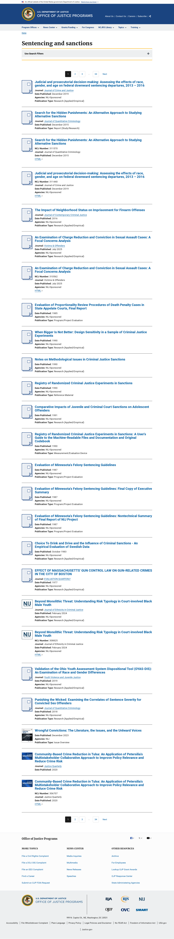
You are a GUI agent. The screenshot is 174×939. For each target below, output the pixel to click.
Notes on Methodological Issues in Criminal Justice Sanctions (80, 359)
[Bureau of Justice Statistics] (125, 902)
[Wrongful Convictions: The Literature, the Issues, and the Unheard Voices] (27, 736)
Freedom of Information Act (142, 923)
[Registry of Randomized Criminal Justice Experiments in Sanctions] (27, 394)
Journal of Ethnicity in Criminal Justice (63, 609)
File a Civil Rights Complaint (35, 856)
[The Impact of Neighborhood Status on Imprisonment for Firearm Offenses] (27, 221)
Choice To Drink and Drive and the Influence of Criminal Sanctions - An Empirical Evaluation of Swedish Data (86, 545)
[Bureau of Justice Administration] (109, 901)
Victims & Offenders (54, 245)
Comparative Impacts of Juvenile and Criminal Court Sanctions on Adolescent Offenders (92, 408)
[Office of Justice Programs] (28, 14)
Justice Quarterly (53, 766)
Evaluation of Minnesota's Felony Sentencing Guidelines (75, 465)
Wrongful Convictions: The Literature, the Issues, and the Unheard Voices (88, 730)
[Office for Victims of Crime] (125, 912)
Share (152, 18)
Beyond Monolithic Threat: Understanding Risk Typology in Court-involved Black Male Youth (93, 603)
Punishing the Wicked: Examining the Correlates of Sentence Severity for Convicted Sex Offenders (88, 701)
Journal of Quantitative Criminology (62, 121)
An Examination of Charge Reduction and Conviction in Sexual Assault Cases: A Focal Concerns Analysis (93, 239)
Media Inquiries (74, 856)
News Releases (74, 869)
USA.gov (163, 923)
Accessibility (12, 923)
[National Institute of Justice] (142, 901)
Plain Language (58, 923)
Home (24, 33)
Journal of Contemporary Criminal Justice (65, 215)
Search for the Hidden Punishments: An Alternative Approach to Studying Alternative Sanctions (88, 114)
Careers (131, 16)
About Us (109, 16)
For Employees (119, 862)
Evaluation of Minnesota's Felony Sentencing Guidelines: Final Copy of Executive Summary (93, 490)
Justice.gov (87, 929)
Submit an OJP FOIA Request (36, 882)
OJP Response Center (122, 876)
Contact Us (121, 16)
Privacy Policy (75, 923)
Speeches (71, 876)
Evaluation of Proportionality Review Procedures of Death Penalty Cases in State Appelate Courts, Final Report (89, 306)
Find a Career (28, 876)
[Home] (65, 14)
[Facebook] (133, 840)
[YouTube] (150, 840)
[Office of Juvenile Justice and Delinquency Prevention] (108, 912)
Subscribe (142, 16)
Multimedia (72, 862)
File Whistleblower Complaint (34, 923)
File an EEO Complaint (32, 869)
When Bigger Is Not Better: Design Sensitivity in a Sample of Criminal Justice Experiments (91, 334)
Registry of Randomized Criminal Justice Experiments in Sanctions (83, 383)
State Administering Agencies (126, 882)
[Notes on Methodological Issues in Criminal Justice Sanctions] (27, 370)
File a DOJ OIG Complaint (34, 862)
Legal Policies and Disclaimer (98, 923)
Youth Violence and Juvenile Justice (62, 677)
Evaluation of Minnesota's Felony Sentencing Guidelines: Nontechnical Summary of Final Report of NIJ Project (93, 517)
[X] (141, 840)
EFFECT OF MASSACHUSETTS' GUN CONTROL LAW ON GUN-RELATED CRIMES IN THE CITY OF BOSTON (93, 572)
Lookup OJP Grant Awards (124, 869)
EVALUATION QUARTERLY (57, 579)
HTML (38, 159)
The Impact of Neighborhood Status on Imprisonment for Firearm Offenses (90, 210)
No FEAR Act (121, 923)
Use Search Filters (34, 53)
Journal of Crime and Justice (59, 90)
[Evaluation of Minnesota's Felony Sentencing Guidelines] (27, 476)
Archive (115, 856)
